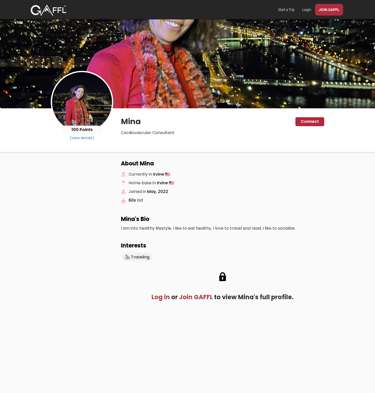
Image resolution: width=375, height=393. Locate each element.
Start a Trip (286, 10)
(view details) (82, 137)
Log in (161, 297)
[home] (48, 10)
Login (306, 10)
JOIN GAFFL (329, 10)
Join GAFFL (196, 297)
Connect (310, 121)
